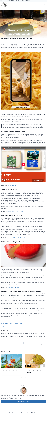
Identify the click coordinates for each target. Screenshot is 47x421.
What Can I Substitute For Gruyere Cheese (17, 237)
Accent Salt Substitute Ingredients (38, 343)
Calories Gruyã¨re (12, 320)
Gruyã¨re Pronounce (12, 185)
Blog (2, 36)
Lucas (4, 41)
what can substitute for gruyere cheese (10, 326)
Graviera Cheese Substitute (7, 343)
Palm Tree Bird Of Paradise (10, 371)
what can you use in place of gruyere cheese (11, 323)
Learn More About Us (23, 401)
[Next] (44, 365)
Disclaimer (23, 412)
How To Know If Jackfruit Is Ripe (15, 211)
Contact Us (17, 412)
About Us (11, 412)
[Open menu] (45, 4)
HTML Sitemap (34, 412)
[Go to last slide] (3, 365)
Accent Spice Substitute (13, 287)
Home (28, 412)
